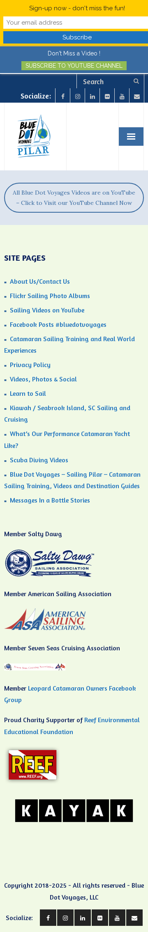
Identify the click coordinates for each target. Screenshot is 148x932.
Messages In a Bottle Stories (50, 500)
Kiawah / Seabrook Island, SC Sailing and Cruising (67, 414)
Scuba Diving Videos (39, 460)
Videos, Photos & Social (43, 379)
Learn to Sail (28, 393)
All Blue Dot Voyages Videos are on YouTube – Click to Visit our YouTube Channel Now (74, 198)
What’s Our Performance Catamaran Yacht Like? (67, 439)
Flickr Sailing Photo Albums (50, 296)
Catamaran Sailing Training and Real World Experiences (69, 345)
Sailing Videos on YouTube (47, 310)
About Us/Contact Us (40, 281)
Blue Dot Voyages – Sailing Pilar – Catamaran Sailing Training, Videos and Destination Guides (72, 480)
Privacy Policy (30, 364)
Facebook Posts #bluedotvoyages (58, 324)
